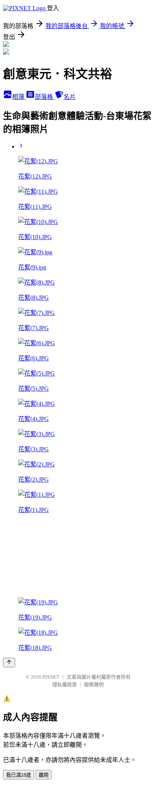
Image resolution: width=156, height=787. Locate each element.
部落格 (45, 97)
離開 (43, 775)
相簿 (19, 97)
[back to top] (9, 662)
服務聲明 (94, 684)
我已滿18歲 (18, 775)
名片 (70, 97)
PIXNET (50, 677)
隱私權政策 (64, 684)
